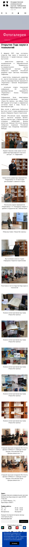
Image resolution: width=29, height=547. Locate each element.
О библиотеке (7, 40)
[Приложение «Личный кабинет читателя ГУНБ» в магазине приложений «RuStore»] (24, 527)
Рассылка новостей (6, 518)
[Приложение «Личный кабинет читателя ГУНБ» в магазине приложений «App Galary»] (17, 527)
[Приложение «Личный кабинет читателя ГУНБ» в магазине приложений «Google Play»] (2, 527)
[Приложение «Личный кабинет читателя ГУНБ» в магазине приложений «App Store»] (9, 527)
